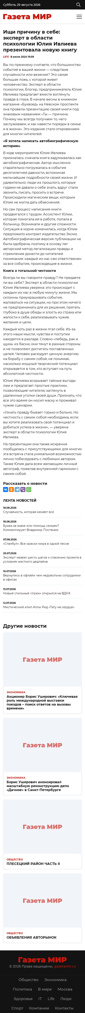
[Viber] (22, 489)
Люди (65, 999)
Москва (65, 989)
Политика (22, 989)
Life (6, 56)
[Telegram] (17, 489)
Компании (39, 1008)
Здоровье (23, 999)
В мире (45, 989)
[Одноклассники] (11, 489)
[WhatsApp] (28, 489)
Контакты (64, 1008)
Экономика (16, 692)
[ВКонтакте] (5, 489)
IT (40, 999)
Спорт (17, 1008)
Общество (15, 859)
